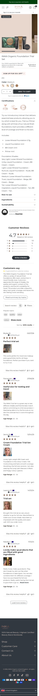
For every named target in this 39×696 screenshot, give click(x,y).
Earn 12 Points (6, 16)
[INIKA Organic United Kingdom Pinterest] (18, 675)
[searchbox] (10, 305)
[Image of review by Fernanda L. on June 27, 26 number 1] (7, 396)
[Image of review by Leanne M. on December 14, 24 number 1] (7, 505)
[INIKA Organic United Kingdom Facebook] (14, 675)
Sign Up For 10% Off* (13, 73)
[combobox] (25, 325)
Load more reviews (19, 603)
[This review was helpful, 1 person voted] (28, 482)
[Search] (7, 7)
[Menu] (3, 7)
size (5, 314)
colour (6, 320)
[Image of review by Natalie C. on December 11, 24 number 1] (7, 561)
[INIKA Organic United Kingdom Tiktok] (22, 675)
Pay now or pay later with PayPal (18, 2)
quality (12, 314)
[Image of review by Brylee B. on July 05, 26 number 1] (7, 348)
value (20, 314)
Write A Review (21, 258)
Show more (16, 320)
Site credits (21, 671)
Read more (24, 582)
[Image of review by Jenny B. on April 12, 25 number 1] (7, 452)
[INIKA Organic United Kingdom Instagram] (10, 675)
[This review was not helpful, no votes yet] (31, 370)
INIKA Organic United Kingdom (18, 669)
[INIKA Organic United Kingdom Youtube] (27, 675)
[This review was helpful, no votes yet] (27, 370)
